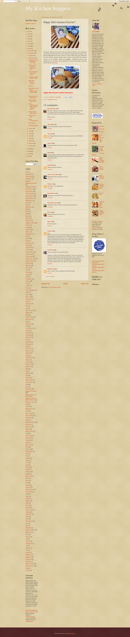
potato (27, 465)
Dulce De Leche (30, 310)
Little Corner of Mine (53, 174)
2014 (29, 39)
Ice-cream (28, 362)
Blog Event (28, 220)
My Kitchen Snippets (48, 8)
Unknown (50, 184)
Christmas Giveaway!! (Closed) (101, 129)
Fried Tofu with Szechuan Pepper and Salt (32, 67)
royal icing (28, 487)
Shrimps (28, 512)
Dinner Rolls (29, 299)
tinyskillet (50, 165)
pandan (27, 442)
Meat (27, 404)
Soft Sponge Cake (33, 125)
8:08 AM (49, 263)
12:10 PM (49, 188)
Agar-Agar (28, 174)
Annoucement (29, 176)
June (30, 133)
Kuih (27, 384)
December (31, 50)
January (31, 145)
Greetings (28, 341)
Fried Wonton (31, 123)
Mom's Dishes (29, 415)
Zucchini (28, 570)
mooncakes (29, 417)
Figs (27, 321)
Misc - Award (29, 413)
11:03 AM (49, 179)
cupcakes (28, 285)
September (32, 58)
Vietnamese (29, 561)
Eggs (27, 315)
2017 (29, 31)
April (30, 138)
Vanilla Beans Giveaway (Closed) (101, 160)
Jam (27, 371)
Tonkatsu (30, 85)
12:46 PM (49, 216)
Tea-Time (28, 536)
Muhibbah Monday (30, 422)
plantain (28, 460)
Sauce (27, 503)
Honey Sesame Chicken (101, 168)
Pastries (28, 449)
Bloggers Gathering (30, 222)
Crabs (27, 283)
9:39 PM (49, 245)
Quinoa (27, 478)
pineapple (28, 458)
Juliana (49, 221)
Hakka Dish (29, 350)
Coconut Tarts (101, 193)
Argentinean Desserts (31, 183)
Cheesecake (29, 247)
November (31, 53)
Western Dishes (30, 563)
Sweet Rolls (29, 527)
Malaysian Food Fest (31, 391)
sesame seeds (29, 509)
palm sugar (28, 438)
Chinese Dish (29, 256)
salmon (27, 496)
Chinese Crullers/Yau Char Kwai (101, 186)
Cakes (27, 238)
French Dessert (30, 328)
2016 (29, 34)
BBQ (27, 209)
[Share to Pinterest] (72, 97)
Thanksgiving (29, 543)
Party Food (28, 444)
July (30, 131)
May (30, 136)
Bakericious (50, 269)
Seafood (28, 507)
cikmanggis (50, 124)
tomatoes (28, 548)
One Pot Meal (29, 435)
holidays (28, 359)
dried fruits (28, 303)
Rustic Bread (29, 492)
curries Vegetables (30, 290)
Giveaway (28, 335)
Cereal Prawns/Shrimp (33, 120)
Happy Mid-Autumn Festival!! (31, 82)
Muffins (27, 420)
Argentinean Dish (30, 187)
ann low (49, 133)
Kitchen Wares (29, 380)
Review (27, 480)
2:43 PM (49, 226)
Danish (27, 292)
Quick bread (29, 476)
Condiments (29, 279)
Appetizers (28, 178)
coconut (28, 274)
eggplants (28, 312)
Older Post (84, 284)
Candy (27, 240)
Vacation (28, 552)
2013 (29, 41)
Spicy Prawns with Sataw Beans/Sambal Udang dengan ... (33, 91)
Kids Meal (28, 377)
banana (27, 202)
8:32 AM (49, 273)
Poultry (27, 467)
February (31, 143)
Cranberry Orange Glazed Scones (33, 77)
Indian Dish (28, 364)
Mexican (28, 406)
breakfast (28, 229)
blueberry (28, 225)
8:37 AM (49, 138)
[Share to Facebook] (70, 97)
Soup (27, 518)
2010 (29, 48)
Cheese (28, 245)
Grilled (27, 346)
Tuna (27, 550)
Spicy (27, 523)
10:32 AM (49, 169)
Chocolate (28, 263)
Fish (27, 326)
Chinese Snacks (30, 261)
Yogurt (27, 568)
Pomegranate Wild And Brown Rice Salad (33, 61)
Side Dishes (29, 514)
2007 (29, 153)
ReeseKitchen (51, 193)
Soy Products (29, 521)
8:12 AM (49, 119)
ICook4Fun (50, 250)
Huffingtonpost (29, 621)
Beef (27, 213)
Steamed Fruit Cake (32, 116)
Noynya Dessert (30, 431)
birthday (28, 216)
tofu (27, 545)
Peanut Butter (29, 451)
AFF (27, 172)
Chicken (28, 249)
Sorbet (27, 516)
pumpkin (28, 474)
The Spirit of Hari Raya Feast (32, 97)
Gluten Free (29, 337)
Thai (27, 539)
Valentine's (28, 554)
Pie (26, 456)
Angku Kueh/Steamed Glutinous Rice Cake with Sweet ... (32, 106)
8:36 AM (49, 128)
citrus (27, 270)
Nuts (27, 433)
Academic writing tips (97, 221)
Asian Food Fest (30, 193)
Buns (27, 236)
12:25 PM (49, 207)
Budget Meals (29, 234)
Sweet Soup (29, 532)
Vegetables (28, 557)
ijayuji (49, 152)
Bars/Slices (29, 207)
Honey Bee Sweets (52, 202)
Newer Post (46, 284)
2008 (29, 151)
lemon (27, 386)
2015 (29, 36)
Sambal (28, 498)
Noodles (28, 429)
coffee (27, 276)
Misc (56, 99)
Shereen (49, 231)
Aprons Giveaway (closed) (101, 177)
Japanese (28, 373)
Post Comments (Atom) (55, 287)
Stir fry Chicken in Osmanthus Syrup (33, 73)
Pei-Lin (49, 212)
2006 (29, 156)
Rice (27, 483)
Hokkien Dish (29, 357)
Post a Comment (50, 276)
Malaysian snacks (30, 402)
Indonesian (28, 366)
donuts (27, 301)
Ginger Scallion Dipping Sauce (32, 112)
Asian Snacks (29, 196)
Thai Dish (28, 541)
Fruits (27, 330)
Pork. (27, 462)
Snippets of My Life (31, 23)
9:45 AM (49, 160)
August (31, 128)
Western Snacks (30, 566)
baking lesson (29, 200)
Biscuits (28, 218)
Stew (27, 525)
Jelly (27, 375)
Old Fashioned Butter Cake (32, 100)
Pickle (27, 453)
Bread (27, 227)
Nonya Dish (29, 426)
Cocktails (28, 272)
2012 (29, 43)
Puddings (28, 471)
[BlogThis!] (67, 97)
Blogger (73, 633)
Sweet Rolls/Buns (30, 530)
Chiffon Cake (29, 254)
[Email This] (65, 97)
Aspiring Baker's (30, 198)
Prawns (27, 469)
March (30, 141)
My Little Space (51, 108)
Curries (27, 288)
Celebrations (50, 99)
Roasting (28, 485)
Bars (27, 204)
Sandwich (28, 501)
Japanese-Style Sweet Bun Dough (101, 204)
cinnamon (28, 267)
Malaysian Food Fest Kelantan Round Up (31, 399)
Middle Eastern (29, 408)
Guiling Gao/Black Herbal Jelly (101, 212)
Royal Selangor (29, 489)
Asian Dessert (29, 189)
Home (65, 284)
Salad (27, 494)
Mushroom (28, 424)
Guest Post (28, 348)
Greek (27, 339)
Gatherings (28, 332)
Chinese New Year (30, 258)
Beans (27, 211)
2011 (29, 46)
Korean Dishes (29, 382)
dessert (27, 294)
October (31, 55)
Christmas (28, 265)
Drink (27, 306)
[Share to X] (68, 97)
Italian (27, 368)
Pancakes (28, 440)
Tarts (27, 534)
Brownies (28, 231)
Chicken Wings (29, 252)
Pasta (27, 447)
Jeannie (49, 143)
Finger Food (29, 324)
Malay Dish (28, 389)
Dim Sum (28, 297)
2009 (29, 149)
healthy (27, 355)
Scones (28, 505)
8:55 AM (49, 147)
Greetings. (28, 344)
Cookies (28, 281)
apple (27, 181)
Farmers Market (30, 317)
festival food (29, 319)
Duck (27, 308)
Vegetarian (28, 559)
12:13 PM (49, 197)
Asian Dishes (29, 191)
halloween (28, 353)
